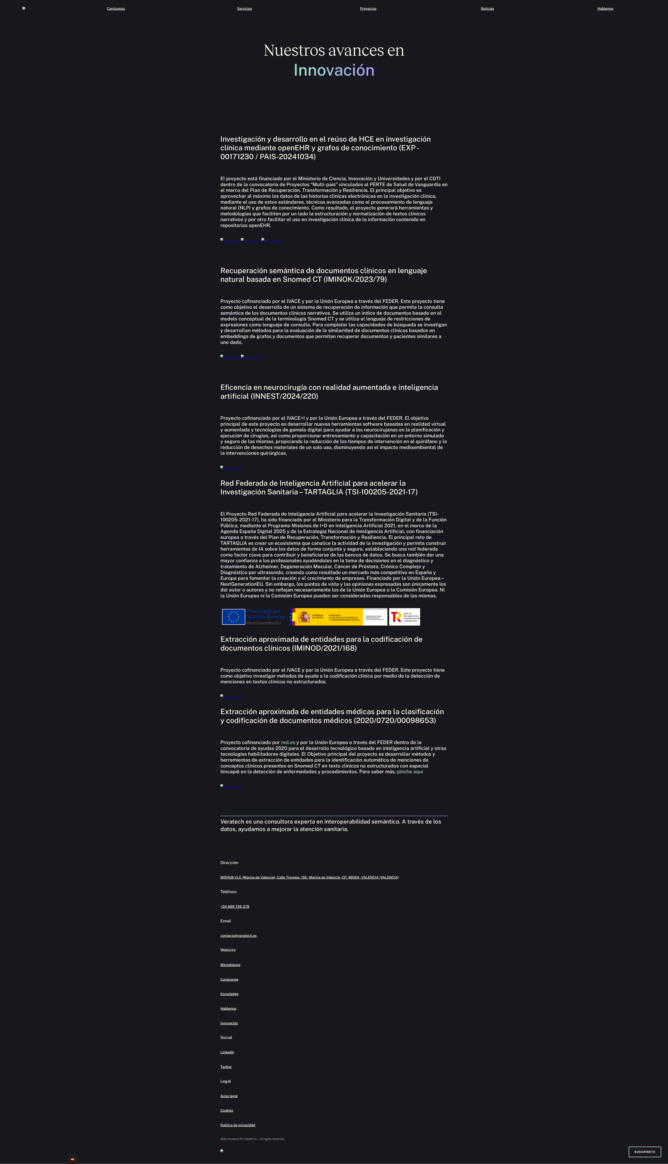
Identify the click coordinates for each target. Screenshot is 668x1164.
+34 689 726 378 (234, 906)
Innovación (229, 1023)
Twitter (226, 1067)
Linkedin (227, 1052)
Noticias (487, 8)
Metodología (230, 965)
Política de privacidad (237, 1125)
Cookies (226, 1110)
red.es (288, 742)
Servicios (244, 8)
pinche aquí (410, 771)
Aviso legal (229, 1096)
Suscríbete (644, 1152)
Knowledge (229, 994)
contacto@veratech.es (238, 935)
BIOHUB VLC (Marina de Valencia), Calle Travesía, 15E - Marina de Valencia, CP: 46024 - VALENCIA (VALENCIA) (309, 877)
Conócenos (116, 8)
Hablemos (605, 8)
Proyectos (368, 8)
